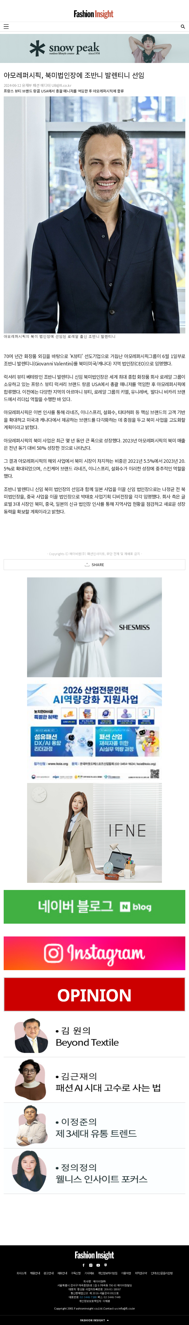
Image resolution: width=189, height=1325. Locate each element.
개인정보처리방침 (107, 1273)
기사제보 (89, 1273)
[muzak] (94, 833)
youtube (98, 1265)
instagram (91, 1265)
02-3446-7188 (88, 1297)
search (183, 26)
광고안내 (48, 1273)
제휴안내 (62, 1273)
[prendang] (94, 730)
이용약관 (126, 1273)
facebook (83, 1265)
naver (105, 1265)
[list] (94, 627)
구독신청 (75, 1273)
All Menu (6, 26)
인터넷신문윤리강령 (162, 1273)
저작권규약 (141, 1273)
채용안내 (35, 1273)
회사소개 (21, 1273)
